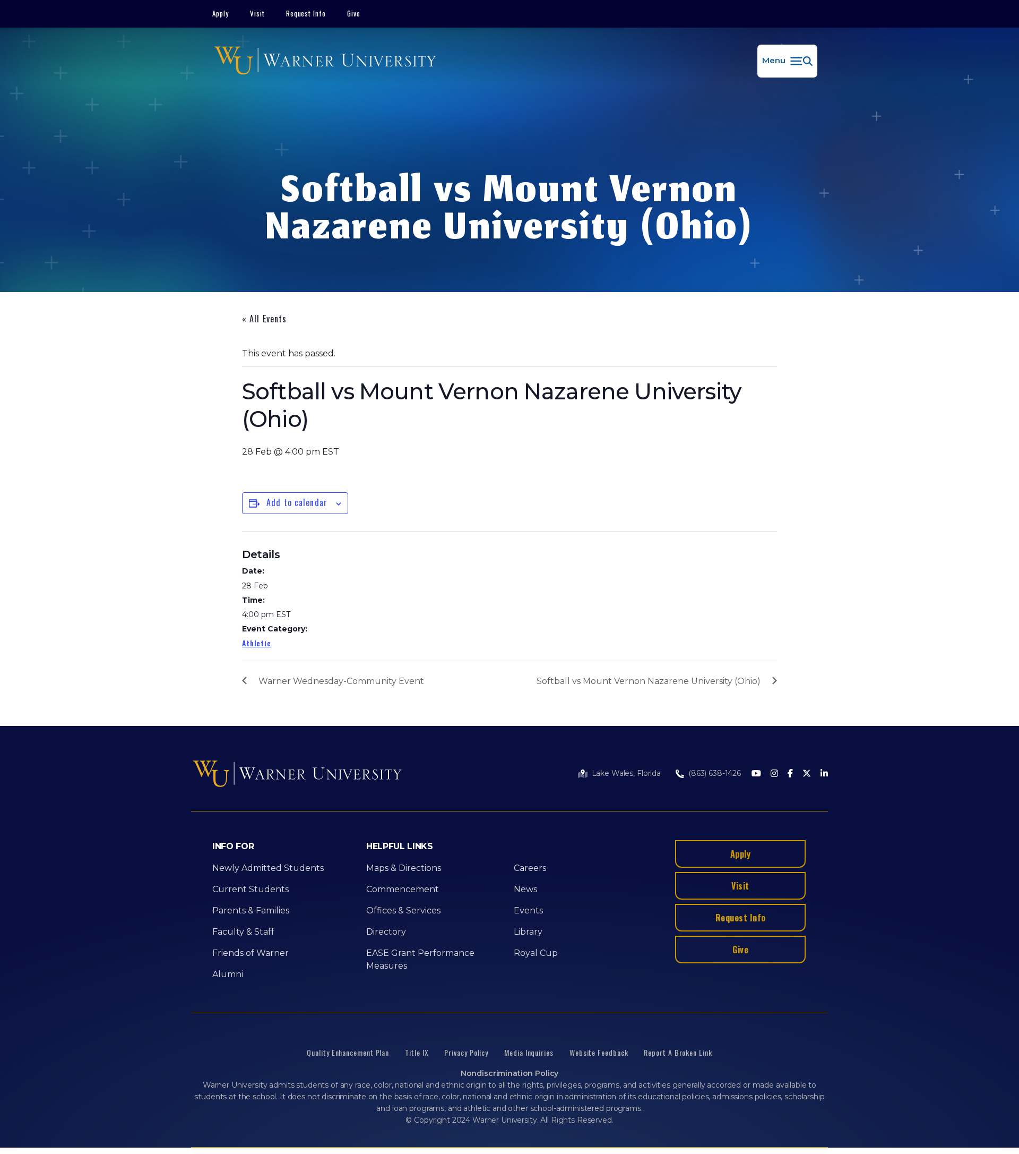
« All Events (264, 318)
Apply (220, 13)
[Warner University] (325, 61)
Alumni (227, 974)
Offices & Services (403, 910)
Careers (530, 868)
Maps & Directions (403, 868)
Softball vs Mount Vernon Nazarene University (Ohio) (649, 681)
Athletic (256, 642)
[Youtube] (756, 774)
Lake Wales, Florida (626, 773)
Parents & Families (250, 910)
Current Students (250, 889)
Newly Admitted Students (268, 868)
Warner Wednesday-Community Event (341, 681)
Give (353, 13)
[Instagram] (774, 774)
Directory (386, 932)
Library (528, 932)
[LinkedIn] (824, 774)
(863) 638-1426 (714, 773)
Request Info (306, 13)
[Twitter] (806, 774)
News (525, 889)
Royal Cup (536, 953)
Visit (257, 13)
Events (528, 910)
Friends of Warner (250, 953)
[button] (787, 61)
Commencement (402, 889)
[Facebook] (790, 774)
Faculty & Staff (243, 932)
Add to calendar (296, 502)
